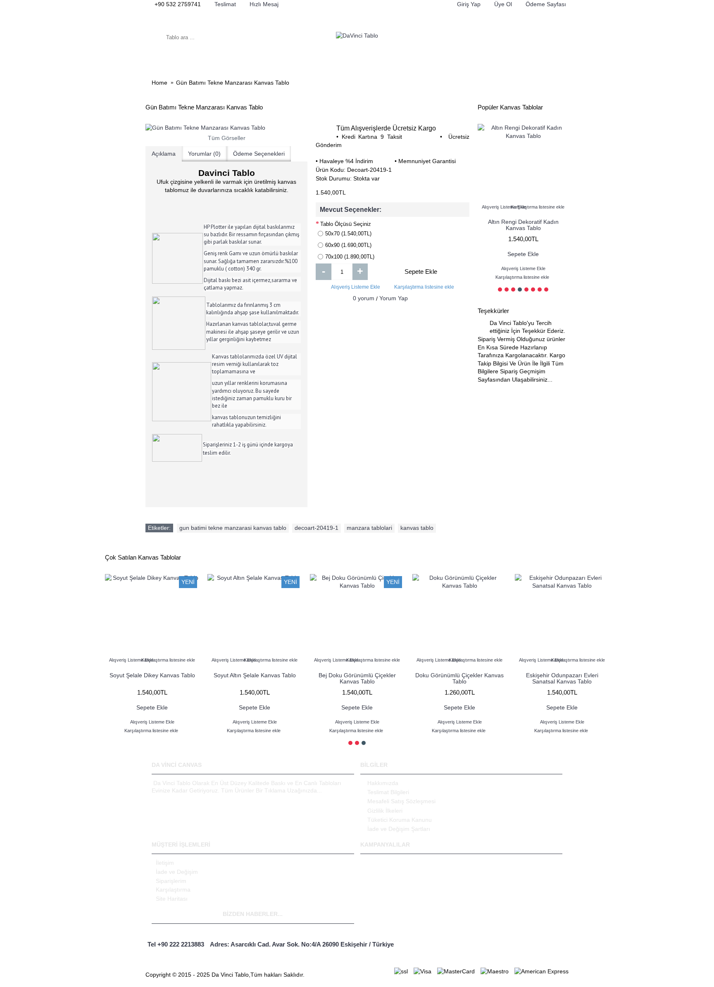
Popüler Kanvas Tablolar (510, 107)
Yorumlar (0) (204, 153)
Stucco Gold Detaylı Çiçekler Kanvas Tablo (152, 678)
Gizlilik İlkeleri (384, 810)
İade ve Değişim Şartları (398, 829)
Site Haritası (172, 898)
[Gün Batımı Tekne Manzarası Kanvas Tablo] (226, 128)
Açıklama (164, 153)
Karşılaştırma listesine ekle (424, 287)
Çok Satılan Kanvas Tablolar (143, 557)
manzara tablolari (369, 527)
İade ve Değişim (177, 871)
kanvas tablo (416, 527)
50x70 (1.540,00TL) (348, 233)
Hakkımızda (382, 783)
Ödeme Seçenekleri (259, 153)
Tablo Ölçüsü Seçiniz (345, 224)
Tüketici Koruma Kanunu (399, 819)
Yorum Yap (393, 298)
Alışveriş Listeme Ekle (355, 287)
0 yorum (363, 298)
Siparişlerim (171, 881)
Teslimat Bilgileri (388, 792)
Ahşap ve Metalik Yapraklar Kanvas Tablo (459, 678)
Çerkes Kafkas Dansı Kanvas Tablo (357, 678)
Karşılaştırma (173, 889)
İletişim (165, 862)
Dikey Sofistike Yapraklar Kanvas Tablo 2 (562, 678)
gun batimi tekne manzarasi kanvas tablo (232, 527)
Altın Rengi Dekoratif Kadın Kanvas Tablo (523, 224)
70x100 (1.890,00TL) (349, 257)
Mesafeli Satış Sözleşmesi (401, 801)
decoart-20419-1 (316, 527)
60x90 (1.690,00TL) (348, 245)
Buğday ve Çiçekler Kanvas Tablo (254, 675)
